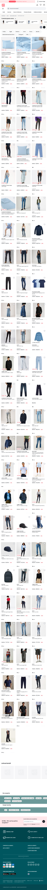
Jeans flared (38, 798)
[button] (44, 4)
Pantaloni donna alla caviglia (28, 798)
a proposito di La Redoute (8, 845)
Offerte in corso (29, 880)
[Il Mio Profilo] (37, 4)
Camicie (9, 12)
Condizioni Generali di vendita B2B (19, 880)
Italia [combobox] (42, 880)
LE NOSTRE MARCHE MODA (32, 850)
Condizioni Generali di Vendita (8, 880)
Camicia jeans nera (21, 15)
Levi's (6, 810)
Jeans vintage (16, 798)
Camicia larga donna (16, 801)
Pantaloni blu (7, 801)
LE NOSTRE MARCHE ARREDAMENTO (34, 848)
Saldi (4, 12)
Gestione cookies (9, 881)
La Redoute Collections (14, 810)
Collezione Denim (38, 12)
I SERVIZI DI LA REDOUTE (32, 845)
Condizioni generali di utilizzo (19, 881)
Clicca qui (33, 824)
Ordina (4, 31)
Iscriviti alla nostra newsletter (30, 819)
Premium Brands (27, 12)
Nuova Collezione (17, 12)
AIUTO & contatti (6, 848)
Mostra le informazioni (23, 856)
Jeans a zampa (8, 798)
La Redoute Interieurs (25, 810)
